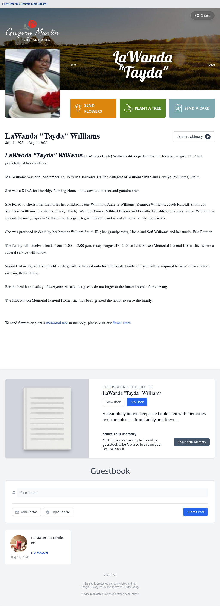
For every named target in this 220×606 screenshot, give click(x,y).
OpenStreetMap (114, 594)
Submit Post (195, 512)
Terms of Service (122, 587)
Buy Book (137, 402)
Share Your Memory (192, 442)
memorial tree (57, 322)
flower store (122, 322)
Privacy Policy (98, 587)
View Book (113, 402)
